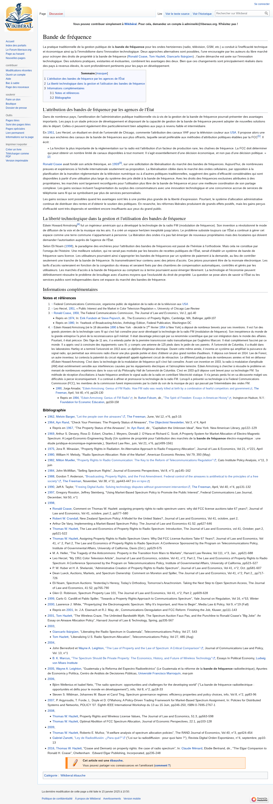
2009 (51, 727)
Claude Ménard (192, 748)
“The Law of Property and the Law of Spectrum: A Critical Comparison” (152, 648)
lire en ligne (139, 481)
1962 (51, 416)
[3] (120, 163)
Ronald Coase (137, 56)
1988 (51, 476)
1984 (51, 470)
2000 (51, 604)
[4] (78, 224)
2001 (69, 610)
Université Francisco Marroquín (159, 673)
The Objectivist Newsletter (166, 422)
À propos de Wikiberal (88, 798)
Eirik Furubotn (88, 318)
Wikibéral (130, 24)
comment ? (162, 765)
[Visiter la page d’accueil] (19, 17)
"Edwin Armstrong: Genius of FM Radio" (105, 397)
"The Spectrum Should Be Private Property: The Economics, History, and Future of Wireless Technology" (141, 658)
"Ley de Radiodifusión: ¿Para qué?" (98, 737)
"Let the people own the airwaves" (99, 416)
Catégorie (50, 775)
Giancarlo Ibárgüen (180, 56)
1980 (71, 322)
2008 (51, 710)
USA (233, 132)
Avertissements (112, 798)
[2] (49, 156)
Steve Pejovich (110, 318)
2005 (51, 668)
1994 (76, 397)
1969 (51, 433)
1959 (115, 164)
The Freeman (136, 416)
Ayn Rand (62, 422)
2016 (51, 748)
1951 (50, 132)
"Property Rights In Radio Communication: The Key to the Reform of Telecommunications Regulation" (145, 460)
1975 (51, 448)
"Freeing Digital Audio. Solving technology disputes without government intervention (131, 487)
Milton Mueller (65, 460)
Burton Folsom (147, 397)
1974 (71, 318)
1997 (51, 492)
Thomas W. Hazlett (65, 528)
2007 (51, 700)
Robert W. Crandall (65, 518)
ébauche (116, 760)
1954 (162, 327)
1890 (113, 327)
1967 (69, 428)
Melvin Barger (65, 416)
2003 (51, 626)
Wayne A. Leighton (91, 648)
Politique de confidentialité (57, 798)
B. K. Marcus (61, 658)
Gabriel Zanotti (62, 737)
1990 (59, 388)
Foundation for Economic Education (82, 402)
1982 (51, 460)
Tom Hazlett (157, 56)
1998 (68, 246)
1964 (51, 422)
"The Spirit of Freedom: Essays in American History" (195, 397)
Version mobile (132, 798)
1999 (51, 598)
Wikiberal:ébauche (73, 775)
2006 (51, 679)
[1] (259, 136)
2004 (51, 642)
